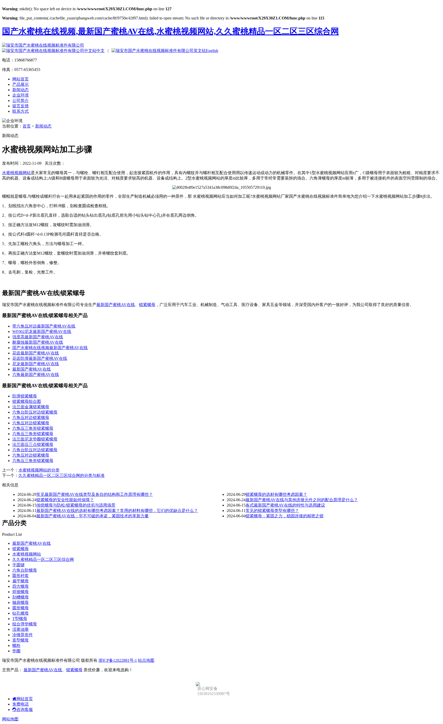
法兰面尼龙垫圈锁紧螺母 (34, 439)
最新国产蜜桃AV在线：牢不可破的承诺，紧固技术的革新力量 (92, 516)
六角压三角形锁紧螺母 (32, 428)
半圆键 (18, 565)
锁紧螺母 (147, 304)
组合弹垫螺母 (24, 624)
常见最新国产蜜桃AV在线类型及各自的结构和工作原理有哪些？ (94, 494)
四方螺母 (20, 586)
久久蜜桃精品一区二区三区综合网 (43, 559)
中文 (100, 50)
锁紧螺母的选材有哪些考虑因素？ (276, 494)
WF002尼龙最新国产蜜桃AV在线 (41, 331)
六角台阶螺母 (24, 570)
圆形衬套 (20, 575)
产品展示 (20, 84)
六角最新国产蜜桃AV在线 (35, 374)
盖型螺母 (20, 640)
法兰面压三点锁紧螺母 (32, 444)
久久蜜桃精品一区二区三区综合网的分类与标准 (61, 475)
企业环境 (20, 95)
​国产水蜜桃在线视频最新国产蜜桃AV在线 (50, 347)
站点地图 (146, 660)
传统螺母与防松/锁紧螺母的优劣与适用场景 (75, 505)
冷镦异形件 (22, 635)
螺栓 (16, 645)
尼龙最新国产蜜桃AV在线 (35, 364)
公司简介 (20, 100)
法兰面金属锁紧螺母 (30, 407)
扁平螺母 (20, 581)
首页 (27, 126)
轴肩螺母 (20, 602)
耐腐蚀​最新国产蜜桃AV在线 (37, 342)
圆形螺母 (20, 608)
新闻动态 (20, 90)
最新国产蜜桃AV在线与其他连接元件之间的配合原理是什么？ (302, 500)
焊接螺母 (20, 592)
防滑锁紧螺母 (24, 396)
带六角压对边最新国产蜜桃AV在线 (43, 326)
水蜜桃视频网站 (16, 173)
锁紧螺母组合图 (26, 401)
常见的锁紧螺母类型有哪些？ (272, 510)
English (212, 50)
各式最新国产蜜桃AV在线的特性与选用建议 (285, 505)
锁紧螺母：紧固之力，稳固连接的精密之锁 (285, 516)
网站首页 (20, 79)
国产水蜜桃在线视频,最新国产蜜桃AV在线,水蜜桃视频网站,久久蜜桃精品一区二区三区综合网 (170, 31)
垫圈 (16, 651)
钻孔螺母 (20, 613)
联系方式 (20, 111)
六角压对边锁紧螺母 (30, 417)
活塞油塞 (20, 629)
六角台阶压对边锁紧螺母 (34, 412)
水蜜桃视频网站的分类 (38, 470)
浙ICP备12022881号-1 (117, 660)
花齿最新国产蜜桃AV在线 (35, 353)
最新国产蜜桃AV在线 (115, 304)
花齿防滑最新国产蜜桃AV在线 (39, 358)
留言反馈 (20, 106)
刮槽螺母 (20, 597)
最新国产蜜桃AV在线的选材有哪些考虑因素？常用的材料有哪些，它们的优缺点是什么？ (117, 510)
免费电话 (20, 704)
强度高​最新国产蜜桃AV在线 (37, 337)
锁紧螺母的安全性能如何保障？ (65, 500)
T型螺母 (19, 618)
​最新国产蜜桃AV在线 (31, 369)
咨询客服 (24, 709)
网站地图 (10, 719)
